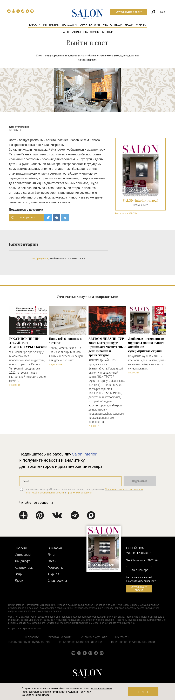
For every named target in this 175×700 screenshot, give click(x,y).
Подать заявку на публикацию (28, 642)
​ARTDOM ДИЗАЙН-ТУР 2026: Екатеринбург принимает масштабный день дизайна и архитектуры (107, 346)
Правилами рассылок (79, 492)
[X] (48, 217)
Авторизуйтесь (40, 258)
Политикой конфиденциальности (44, 492)
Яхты (65, 31)
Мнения (107, 31)
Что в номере (139, 570)
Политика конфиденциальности (132, 642)
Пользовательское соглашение (80, 642)
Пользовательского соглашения (124, 489)
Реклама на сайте (59, 637)
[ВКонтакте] (56, 217)
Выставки (55, 548)
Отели (76, 31)
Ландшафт (70, 24)
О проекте (32, 637)
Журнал (141, 24)
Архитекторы (90, 24)
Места (107, 24)
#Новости (14, 385)
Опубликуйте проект (129, 12)
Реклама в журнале (93, 637)
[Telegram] (65, 217)
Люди (129, 24)
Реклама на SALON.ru (126, 213)
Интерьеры (51, 24)
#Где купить (55, 365)
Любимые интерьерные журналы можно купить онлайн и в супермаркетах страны (146, 344)
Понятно (143, 692)
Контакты (122, 637)
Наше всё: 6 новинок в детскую (65, 340)
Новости (34, 24)
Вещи (118, 24)
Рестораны (91, 31)
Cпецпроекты (57, 580)
